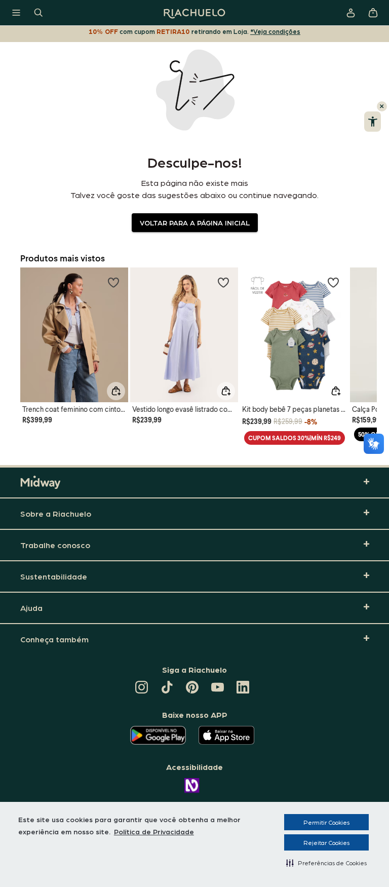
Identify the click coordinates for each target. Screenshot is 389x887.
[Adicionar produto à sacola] (116, 391)
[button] (326, 863)
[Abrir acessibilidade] (372, 121)
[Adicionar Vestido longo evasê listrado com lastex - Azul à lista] (223, 282)
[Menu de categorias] (16, 13)
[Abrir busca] (38, 13)
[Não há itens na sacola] (373, 13)
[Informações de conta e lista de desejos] (350, 13)
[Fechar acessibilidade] (382, 106)
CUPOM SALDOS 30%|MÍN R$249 (294, 438)
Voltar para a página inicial (195, 222)
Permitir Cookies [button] (326, 822)
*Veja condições (275, 31)
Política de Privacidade (154, 831)
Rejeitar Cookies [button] (326, 842)
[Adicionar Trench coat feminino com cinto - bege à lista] (113, 282)
